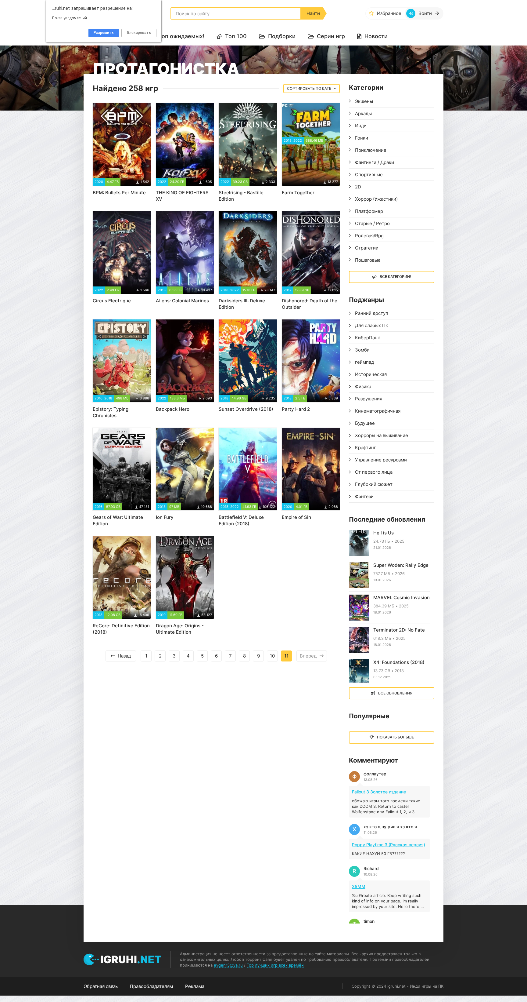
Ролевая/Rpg (369, 236)
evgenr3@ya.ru (228, 965)
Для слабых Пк (371, 325)
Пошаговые (368, 260)
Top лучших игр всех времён (275, 965)
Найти (313, 13)
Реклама (194, 986)
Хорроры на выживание (381, 435)
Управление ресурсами (381, 460)
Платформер (369, 211)
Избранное (389, 13)
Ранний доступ (371, 313)
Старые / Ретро (372, 223)
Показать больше (395, 737)
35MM (358, 886)
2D (358, 187)
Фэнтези (364, 496)
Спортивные (369, 174)
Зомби (362, 350)
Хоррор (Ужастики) (376, 199)
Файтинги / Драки (374, 162)
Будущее (365, 423)
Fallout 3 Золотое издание (379, 791)
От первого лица (374, 472)
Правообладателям (151, 986)
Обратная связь (101, 986)
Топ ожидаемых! (181, 36)
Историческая (371, 374)
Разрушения (368, 399)
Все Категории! (395, 276)
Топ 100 (236, 36)
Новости (376, 36)
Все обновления (395, 693)
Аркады (363, 113)
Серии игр (331, 36)
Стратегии (366, 248)
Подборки (282, 36)
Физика (363, 386)
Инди (361, 126)
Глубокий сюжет (374, 484)
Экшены (364, 101)
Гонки (361, 138)
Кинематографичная (377, 411)
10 (272, 656)
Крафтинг (365, 447)
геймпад (364, 362)
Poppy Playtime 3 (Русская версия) (388, 844)
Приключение (370, 150)
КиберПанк (367, 338)
